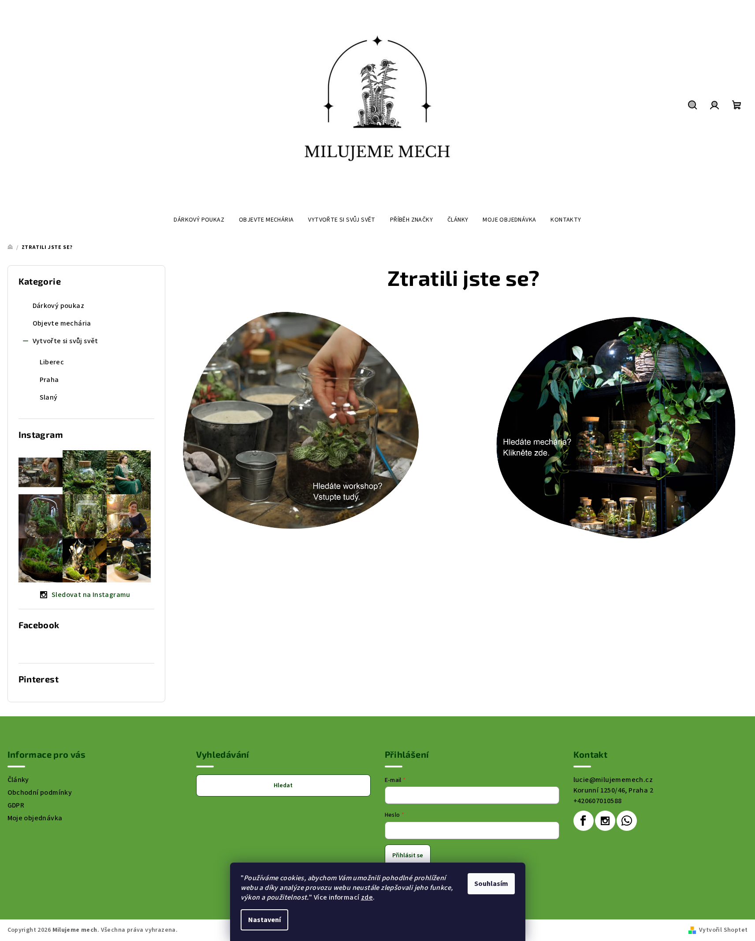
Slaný (49, 397)
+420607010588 (597, 801)
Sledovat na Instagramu (91, 595)
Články (18, 780)
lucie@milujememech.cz (613, 780)
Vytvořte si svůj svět (65, 341)
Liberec (52, 362)
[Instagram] (605, 821)
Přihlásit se (407, 855)
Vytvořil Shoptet (723, 930)
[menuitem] (199, 220)
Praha (49, 380)
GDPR (16, 805)
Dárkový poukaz (59, 306)
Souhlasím (491, 884)
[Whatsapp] (627, 821)
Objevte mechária (62, 323)
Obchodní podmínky (39, 792)
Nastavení (264, 920)
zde (367, 897)
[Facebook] (583, 821)
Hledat (283, 785)
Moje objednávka (35, 818)
